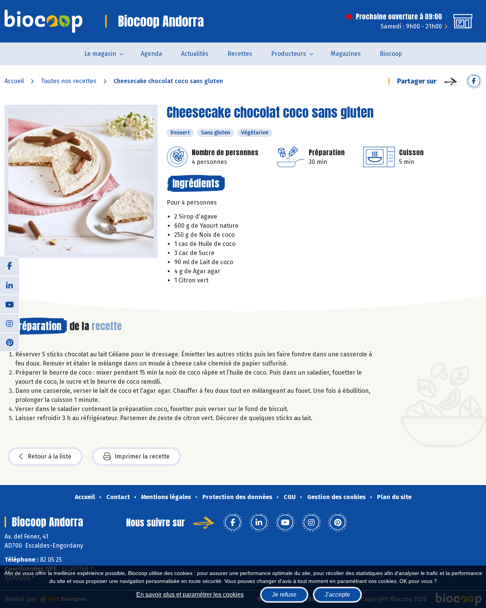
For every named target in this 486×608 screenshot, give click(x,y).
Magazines (346, 53)
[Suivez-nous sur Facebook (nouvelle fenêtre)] (9, 266)
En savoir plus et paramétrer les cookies (190, 594)
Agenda (151, 53)
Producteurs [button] (288, 53)
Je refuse (284, 594)
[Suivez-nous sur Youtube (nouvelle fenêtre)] (9, 304)
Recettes (239, 53)
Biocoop (391, 53)
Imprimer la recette (142, 456)
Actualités (194, 53)
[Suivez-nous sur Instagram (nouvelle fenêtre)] (9, 322)
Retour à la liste (49, 456)
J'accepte (337, 594)
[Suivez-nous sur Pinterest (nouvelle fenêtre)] (9, 341)
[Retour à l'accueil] (43, 21)
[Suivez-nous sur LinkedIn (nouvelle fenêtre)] (9, 285)
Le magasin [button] (100, 53)
